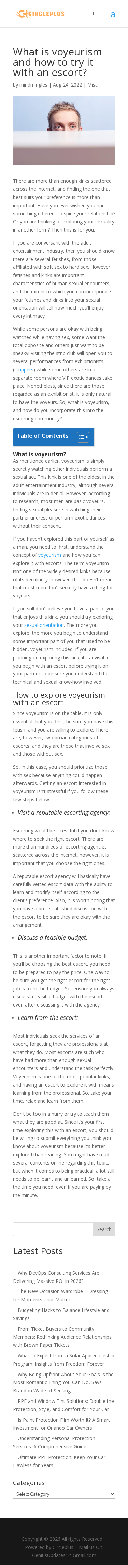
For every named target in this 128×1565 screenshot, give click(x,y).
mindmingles (33, 84)
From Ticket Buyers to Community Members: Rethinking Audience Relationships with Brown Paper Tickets (62, 1337)
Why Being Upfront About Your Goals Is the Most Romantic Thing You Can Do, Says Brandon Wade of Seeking (63, 1382)
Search (104, 1229)
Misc (92, 84)
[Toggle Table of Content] (79, 437)
